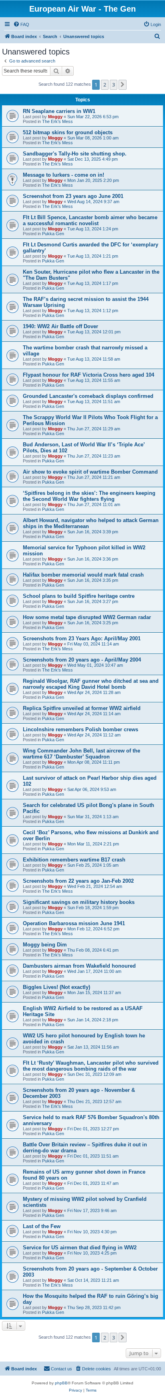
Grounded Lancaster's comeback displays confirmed (88, 396)
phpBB (61, 1383)
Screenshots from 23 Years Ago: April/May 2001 (82, 638)
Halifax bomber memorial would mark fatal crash (83, 575)
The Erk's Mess (57, 121)
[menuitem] (21, 24)
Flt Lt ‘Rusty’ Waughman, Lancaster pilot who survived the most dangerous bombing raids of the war (91, 1066)
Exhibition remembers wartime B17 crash (74, 860)
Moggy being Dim (45, 945)
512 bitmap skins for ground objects (68, 132)
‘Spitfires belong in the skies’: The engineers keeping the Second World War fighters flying (89, 496)
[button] (123, 84)
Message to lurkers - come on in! (63, 175)
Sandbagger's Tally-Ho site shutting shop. (75, 154)
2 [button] (104, 84)
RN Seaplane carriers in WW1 (59, 111)
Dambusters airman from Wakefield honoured (79, 966)
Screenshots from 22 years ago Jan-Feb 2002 (78, 881)
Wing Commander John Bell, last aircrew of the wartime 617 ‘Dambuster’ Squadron (81, 754)
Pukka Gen (53, 233)
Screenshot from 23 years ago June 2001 (73, 196)
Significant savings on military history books (79, 902)
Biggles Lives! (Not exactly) (56, 987)
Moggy (55, 116)
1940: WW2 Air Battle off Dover (60, 326)
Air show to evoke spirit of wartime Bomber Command (90, 472)
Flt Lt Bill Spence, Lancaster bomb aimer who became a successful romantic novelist (90, 220)
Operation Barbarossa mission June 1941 (74, 923)
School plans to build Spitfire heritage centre (79, 596)
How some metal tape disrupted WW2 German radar (87, 617)
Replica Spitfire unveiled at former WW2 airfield (82, 708)
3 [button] (113, 84)
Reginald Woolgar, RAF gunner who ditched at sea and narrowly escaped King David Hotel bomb (91, 684)
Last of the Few (41, 1226)
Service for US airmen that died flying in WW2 (80, 1248)
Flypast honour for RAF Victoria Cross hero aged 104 (88, 375)
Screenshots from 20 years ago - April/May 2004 (82, 660)
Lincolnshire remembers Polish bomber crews (80, 729)
